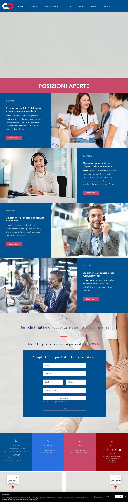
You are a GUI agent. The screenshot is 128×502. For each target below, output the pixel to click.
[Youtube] (119, 449)
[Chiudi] (125, 496)
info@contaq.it (82, 450)
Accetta (119, 497)
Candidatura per (46, 387)
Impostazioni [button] (98, 497)
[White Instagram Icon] (107, 449)
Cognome (45, 370)
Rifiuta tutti (109, 497)
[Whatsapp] (115, 449)
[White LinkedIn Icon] (111, 449)
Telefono (68, 378)
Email (44, 378)
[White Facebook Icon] (103, 449)
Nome (44, 362)
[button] (64, 398)
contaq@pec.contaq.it (81, 452)
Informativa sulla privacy (29, 500)
